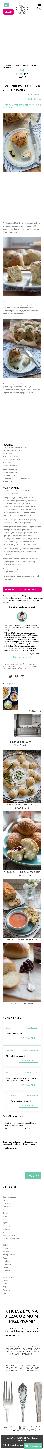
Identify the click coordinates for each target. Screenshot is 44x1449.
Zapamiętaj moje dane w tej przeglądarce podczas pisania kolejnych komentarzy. (20, 1143)
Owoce (5, 1248)
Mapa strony (28, 1354)
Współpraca (33, 1351)
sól (28, 669)
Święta (5, 1280)
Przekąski (19, 105)
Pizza (5, 1258)
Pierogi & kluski (9, 1254)
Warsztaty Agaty (31, 1349)
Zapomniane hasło (30, 1365)
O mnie (20, 1351)
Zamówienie (33, 1370)
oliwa (23, 669)
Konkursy (9, 1351)
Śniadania (6, 1270)
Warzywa (6, 1290)
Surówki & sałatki (9, 1277)
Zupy (5, 1293)
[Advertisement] (22, 38)
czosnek (14, 664)
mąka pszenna (24, 666)
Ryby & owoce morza (11, 1267)
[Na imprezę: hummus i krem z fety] (10, 698)
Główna (6, 65)
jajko (13, 666)
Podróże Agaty (12, 1349)
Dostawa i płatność (30, 1368)
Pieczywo (14, 65)
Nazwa (6, 1128)
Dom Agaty (30, 1347)
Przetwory (7, 1264)
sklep (8, 12)
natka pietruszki (11, 669)
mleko (34, 666)
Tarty (5, 1283)
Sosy (4, 1274)
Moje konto (11, 1368)
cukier (6, 664)
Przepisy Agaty (14, 1347)
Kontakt (14, 1354)
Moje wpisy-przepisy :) (22, 657)
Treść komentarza (10, 1148)
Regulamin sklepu (15, 1370)
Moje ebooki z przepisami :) (22, 589)
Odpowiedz (28, 1038)
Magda (9, 1050)
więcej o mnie (34, 653)
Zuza (8, 1028)
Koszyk (14, 1365)
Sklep (5, 1365)
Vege (5, 1287)
